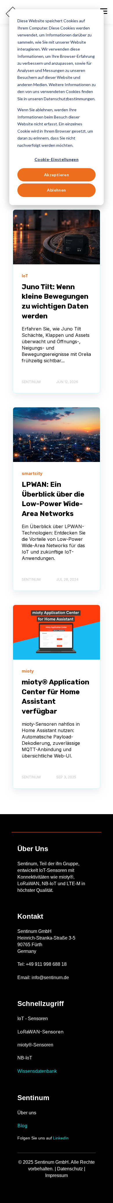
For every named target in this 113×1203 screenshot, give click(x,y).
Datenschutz (70, 1168)
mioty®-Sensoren (35, 1044)
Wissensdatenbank (37, 1071)
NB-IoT (24, 1057)
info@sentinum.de (50, 977)
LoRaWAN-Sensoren (40, 1032)
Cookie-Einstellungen (56, 159)
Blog (22, 1125)
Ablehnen (56, 189)
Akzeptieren (56, 174)
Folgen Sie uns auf (43, 1138)
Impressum (56, 1175)
